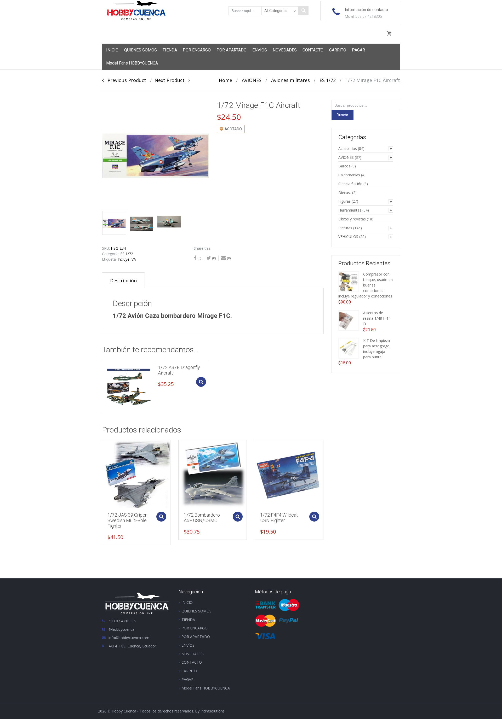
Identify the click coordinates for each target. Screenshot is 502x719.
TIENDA (170, 50)
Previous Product (125, 80)
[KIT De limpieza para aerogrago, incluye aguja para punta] (348, 347)
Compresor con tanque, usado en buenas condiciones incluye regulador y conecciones (365, 285)
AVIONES (251, 80)
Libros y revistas (352, 219)
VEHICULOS (348, 236)
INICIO (112, 50)
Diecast (344, 192)
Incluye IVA (127, 259)
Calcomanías (349, 174)
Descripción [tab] (123, 280)
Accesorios (347, 148)
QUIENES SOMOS (140, 50)
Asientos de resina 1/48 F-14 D (377, 318)
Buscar (342, 115)
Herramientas (349, 210)
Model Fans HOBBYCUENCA (132, 63)
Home (225, 80)
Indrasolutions (213, 711)
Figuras (344, 201)
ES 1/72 (328, 80)
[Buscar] (303, 10)
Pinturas (345, 227)
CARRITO (337, 50)
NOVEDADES (285, 50)
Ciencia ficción (350, 183)
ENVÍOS (259, 50)
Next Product (172, 80)
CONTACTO (313, 50)
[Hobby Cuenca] (136, 10)
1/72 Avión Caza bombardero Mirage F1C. (172, 315)
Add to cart (201, 382)
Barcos (344, 165)
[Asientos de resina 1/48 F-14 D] (348, 320)
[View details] (128, 386)
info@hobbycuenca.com (129, 637)
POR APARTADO (231, 50)
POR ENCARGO (197, 50)
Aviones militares (290, 80)
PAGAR (358, 50)
